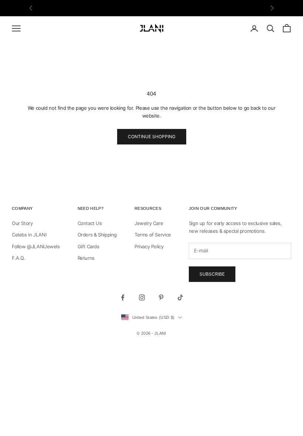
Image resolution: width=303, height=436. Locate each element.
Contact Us (90, 223)
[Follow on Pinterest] (161, 297)
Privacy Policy (149, 246)
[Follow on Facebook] (122, 297)
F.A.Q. (18, 258)
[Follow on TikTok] (180, 297)
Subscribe (212, 274)
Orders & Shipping (97, 235)
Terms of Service (153, 235)
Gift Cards (88, 246)
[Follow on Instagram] (142, 297)
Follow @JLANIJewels (36, 246)
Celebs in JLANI (29, 235)
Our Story (22, 223)
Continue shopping (152, 136)
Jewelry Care (149, 223)
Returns (86, 258)
